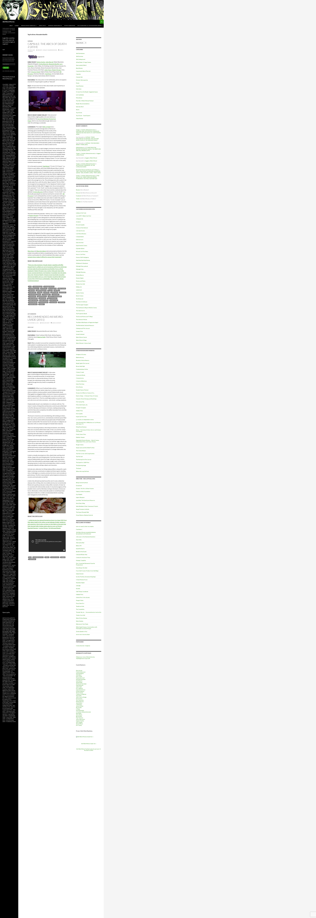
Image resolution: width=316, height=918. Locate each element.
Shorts (77, 109)
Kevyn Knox (79, 698)
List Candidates (32, 314)
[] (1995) (9, 173)
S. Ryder (78, 709)
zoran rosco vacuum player (83, 634)
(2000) (10, 380)
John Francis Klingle (81, 697)
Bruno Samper (61, 288)
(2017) (5, 401)
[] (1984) (9, 359)
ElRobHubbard (80, 147)
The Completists (80, 609)
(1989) (8, 186)
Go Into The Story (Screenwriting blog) (85, 576)
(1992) (7, 121)
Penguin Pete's (79, 600)
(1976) (7, 105)
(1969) (11, 263)
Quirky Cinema (80, 293)
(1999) (11, 546)
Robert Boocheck (33, 300)
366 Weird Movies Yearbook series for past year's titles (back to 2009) (88, 749)
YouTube (78, 201)
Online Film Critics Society (83, 597)
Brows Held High (80, 366)
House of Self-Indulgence (82, 257)
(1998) (12, 439)
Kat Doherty (79, 681)
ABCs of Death (47, 127)
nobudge (78, 585)
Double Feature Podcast (82, 390)
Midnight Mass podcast (82, 266)
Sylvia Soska (53, 302)
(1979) (9, 512)
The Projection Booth (81, 313)
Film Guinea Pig (80, 401)
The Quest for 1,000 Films (82, 462)
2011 (30, 557)
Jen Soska (46, 292)
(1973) (5, 108)
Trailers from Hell (80, 615)
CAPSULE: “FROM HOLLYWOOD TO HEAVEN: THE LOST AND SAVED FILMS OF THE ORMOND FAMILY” (87, 138)
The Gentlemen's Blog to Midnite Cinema (86, 307)
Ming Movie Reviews (81, 427)
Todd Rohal (48, 74)
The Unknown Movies (81, 319)
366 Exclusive (79, 56)
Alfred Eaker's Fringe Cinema (83, 62)
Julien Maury (48, 70)
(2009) (6, 239)
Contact (17, 25)
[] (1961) (9, 356)
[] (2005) (10, 377)
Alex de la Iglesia (41, 251)
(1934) (9, 383)
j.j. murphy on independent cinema (85, 419)
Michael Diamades (81, 679)
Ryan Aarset (79, 670)
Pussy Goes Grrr (80, 603)
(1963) (5, 85)
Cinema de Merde (80, 375)
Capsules (30, 41)
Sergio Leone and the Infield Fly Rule (85, 447)
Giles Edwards (79, 685)
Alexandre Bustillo (54, 64)
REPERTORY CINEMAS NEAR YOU (55, 25)
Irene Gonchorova (80, 689)
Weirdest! (41, 304)
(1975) (10, 315)
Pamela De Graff (45, 322)
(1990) (6, 112)
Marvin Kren (42, 298)
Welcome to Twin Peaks (82, 624)
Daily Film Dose (80, 384)
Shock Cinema (79, 296)
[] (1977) (10, 310)
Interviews (78, 89)
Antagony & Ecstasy (81, 354)
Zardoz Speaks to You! (81, 631)
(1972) (7, 287)
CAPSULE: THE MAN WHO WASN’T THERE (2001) (87, 143)
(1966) (7, 103)
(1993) (7, 115)
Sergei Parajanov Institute (82, 509)
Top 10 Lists (79, 112)
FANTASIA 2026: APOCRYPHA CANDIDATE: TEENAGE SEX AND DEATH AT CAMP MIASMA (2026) (88, 133)
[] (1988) (8, 102)
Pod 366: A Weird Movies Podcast (84, 100)
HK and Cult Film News (82, 251)
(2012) (6, 143)
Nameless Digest (80, 582)
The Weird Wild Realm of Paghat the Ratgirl (87, 322)
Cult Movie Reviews (81, 233)
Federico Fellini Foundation (83, 491)
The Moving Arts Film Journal (83, 459)
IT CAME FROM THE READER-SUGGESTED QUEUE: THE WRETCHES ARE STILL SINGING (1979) (88, 149)
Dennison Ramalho (41, 290)
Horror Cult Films (80, 254)
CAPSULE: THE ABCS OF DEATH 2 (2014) (47, 45)
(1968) (8, 293)
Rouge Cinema (79, 444)
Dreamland (79, 485)
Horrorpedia (79, 413)
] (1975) (14, 674)
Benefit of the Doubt (81, 551)
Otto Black (78, 675)
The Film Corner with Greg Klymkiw (85, 453)
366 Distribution (80, 53)
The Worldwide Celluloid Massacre (85, 325)
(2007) (10, 404)
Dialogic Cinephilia (81, 560)
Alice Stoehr (79, 715)
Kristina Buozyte (43, 64)
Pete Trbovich (79, 718)
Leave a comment (56, 322)
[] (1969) (8, 300)
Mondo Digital (79, 278)
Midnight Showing (80, 272)
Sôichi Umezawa (33, 302)
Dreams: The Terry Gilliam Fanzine (85, 488)
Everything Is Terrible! (81, 568)
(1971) (8, 177)
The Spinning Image (81, 465)
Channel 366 (79, 77)
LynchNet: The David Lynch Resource (85, 500)
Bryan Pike (79, 707)
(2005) (9, 498)
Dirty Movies (79, 387)
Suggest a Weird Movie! (69, 25)
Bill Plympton (52, 288)
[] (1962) (8, 250)
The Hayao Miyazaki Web (82, 512)
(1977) (12, 84)
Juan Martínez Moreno (34, 294)
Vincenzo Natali (35, 72)
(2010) (10, 142)
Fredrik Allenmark (80, 672)
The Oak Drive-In (80, 310)
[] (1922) (8, 291)
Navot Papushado (52, 298)
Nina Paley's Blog (80, 503)
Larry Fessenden (33, 298)
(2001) (6, 165)
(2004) (5, 84)
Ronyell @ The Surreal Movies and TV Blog (87, 169)
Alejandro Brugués (49, 286)
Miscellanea (79, 97)
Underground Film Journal (83, 328)
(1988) (8, 99)
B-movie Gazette (80, 224)
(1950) (11, 426)
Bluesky (78, 190)
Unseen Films (79, 331)
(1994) (8, 294)
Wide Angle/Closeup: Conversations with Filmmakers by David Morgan (86, 627)
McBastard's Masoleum (82, 263)
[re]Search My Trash (81, 213)
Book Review (79, 68)
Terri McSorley (80, 700)
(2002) (10, 158)
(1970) (11, 164)
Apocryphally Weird (81, 65)
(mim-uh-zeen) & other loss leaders (85, 526)
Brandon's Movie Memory (82, 360)
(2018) (12, 663)
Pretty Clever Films (81, 434)
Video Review (79, 118)
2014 (30, 286)
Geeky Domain (80, 573)
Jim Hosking (63, 292)
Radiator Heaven (80, 437)
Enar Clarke (79, 676)
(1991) (10, 119)
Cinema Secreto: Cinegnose (83, 645)
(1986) (10, 349)
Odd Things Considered (82, 591)
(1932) (5, 574)
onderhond (79, 290)
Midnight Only (79, 269)
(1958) (12, 574)
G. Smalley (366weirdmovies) (83, 712)
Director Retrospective (82, 80)
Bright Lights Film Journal (82, 363)
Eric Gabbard (79, 688)
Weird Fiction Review (81, 618)
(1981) (10, 448)
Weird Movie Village (81, 340)
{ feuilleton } (79, 529)
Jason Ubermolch (80, 719)
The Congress (9, 640)
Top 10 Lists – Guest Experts (83, 115)
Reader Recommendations (82, 103)
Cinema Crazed (80, 372)
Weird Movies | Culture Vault (83, 343)
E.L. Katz (50, 290)
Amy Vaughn (79, 722)
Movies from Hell (80, 284)
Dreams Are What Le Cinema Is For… (85, 393)
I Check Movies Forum (81, 579)
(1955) (7, 412)
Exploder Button (80, 248)
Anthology (44, 288)
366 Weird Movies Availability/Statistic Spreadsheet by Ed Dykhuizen (86, 533)
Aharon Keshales (37, 286)
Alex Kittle (78, 539)
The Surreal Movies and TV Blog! (84, 316)
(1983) (8, 260)
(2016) (8, 696)
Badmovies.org (80, 357)
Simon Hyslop (79, 692)
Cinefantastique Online (82, 369)
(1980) (6, 106)
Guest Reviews (79, 86)
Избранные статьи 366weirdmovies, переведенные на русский (85, 657)
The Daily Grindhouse (81, 301)
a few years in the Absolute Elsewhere (85, 536)
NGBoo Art (79, 287)
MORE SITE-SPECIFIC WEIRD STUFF (28, 25)
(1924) (10, 367)
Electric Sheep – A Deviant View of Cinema (87, 396)
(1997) (7, 159)
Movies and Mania (80, 281)
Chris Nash (31, 290)
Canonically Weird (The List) (83, 71)
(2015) (8, 235)
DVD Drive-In (79, 239)
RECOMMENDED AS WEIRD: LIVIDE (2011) (45, 318)
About (11, 25)
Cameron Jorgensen (81, 694)
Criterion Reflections (81, 381)
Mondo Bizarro (80, 275)
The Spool (78, 468)
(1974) (7, 264)
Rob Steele (78, 713)
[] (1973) (8, 340)
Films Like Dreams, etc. (82, 404)
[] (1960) (9, 305)
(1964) (9, 352)
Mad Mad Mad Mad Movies (83, 260)
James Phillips (79, 706)
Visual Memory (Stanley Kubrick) (84, 515)
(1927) (7, 392)
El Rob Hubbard (80, 691)
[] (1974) (8, 637)
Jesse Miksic (79, 703)
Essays (77, 83)
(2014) (10, 213)
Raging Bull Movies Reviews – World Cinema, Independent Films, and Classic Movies (87, 441)
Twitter (78, 198)
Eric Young (79, 725)
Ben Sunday (79, 716)
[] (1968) (8, 209)
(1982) (7, 270)
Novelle (78, 588)
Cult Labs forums (80, 230)
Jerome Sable (54, 292)
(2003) (5, 216)
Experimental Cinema (81, 245)
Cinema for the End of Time (83, 557)
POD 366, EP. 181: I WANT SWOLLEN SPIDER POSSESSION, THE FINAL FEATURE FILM (87, 177)
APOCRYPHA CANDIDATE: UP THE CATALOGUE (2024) (85, 166)
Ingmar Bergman (80, 497)
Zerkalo (10, 674)
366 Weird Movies (8, 22)
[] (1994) (8, 167)
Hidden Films (79, 410)
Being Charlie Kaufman (82, 482)
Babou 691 (79, 545)
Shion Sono (31, 251)
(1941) (10, 297)
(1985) (9, 156)
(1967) (9, 584)
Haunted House (55, 557)
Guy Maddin (79, 494)
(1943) (8, 390)
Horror (40, 292)
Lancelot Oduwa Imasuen (55, 296)
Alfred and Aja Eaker (81, 684)
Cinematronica (80, 378)
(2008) (7, 501)
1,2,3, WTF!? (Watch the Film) (83, 216)
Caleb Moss (79, 704)
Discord (78, 193)
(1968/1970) (7, 433)
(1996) (6, 485)
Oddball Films (79, 594)
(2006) (9, 430)
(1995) (8, 336)
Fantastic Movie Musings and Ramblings (86, 399)
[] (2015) (8, 621)
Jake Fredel (79, 686)
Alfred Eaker (79, 682)
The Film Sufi (79, 456)
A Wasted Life (79, 219)
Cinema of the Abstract (82, 227)
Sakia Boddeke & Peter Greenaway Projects (87, 506)
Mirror (7, 674)
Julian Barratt (49, 62)
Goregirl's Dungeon (81, 407)
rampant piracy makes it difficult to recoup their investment (44, 257)
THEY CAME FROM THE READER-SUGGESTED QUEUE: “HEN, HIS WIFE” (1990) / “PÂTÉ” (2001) (88, 171)
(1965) (6, 441)
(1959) (10, 478)
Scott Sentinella (80, 710)
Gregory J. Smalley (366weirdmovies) (47, 50)
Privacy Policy (42, 25)
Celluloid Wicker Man (81, 554)
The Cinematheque (81, 450)
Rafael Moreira (80, 701)
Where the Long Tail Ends (82, 471)
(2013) (11, 238)
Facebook (78, 195)
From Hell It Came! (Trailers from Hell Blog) (87, 570)
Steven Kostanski (43, 302)
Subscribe (6, 67)
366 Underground (80, 59)
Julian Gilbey (55, 294)
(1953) (7, 276)
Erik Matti (56, 290)
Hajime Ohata (32, 292)
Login (3, 49)
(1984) (7, 95)
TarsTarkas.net (79, 298)
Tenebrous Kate (80, 606)
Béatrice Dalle (41, 337)
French (47, 557)
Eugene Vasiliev (80, 721)
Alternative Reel (80, 542)
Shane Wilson (79, 723)
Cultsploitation (80, 236)
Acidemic (78, 222)
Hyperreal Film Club (81, 416)
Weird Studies (79, 621)
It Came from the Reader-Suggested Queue (87, 92)
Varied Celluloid (80, 334)
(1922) (6, 418)
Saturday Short (80, 106)
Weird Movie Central (81, 337)
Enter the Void (79, 242)
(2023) (7, 683)
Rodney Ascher (41, 62)
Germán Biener (80, 673)
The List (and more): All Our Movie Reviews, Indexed (89, 25)
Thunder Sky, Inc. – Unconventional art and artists (88, 612)
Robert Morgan (56, 70)
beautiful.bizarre (80, 548)
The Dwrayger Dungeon (82, 304)
